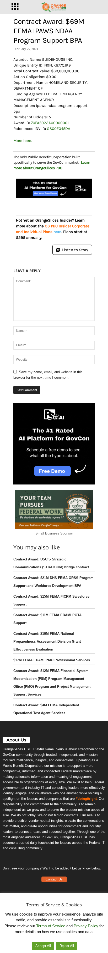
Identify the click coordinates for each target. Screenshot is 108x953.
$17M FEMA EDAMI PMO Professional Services (51, 660)
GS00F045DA (58, 128)
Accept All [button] (43, 946)
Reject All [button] (67, 946)
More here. (22, 140)
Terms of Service (50, 926)
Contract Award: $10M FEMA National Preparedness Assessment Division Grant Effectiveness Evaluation (47, 641)
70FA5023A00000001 (50, 122)
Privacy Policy (86, 926)
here (57, 231)
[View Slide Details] (54, 188)
